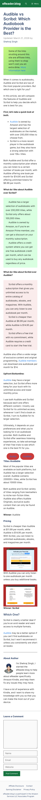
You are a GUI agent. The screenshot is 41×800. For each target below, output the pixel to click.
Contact (29, 786)
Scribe (12, 456)
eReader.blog (11, 3)
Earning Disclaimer (13, 789)
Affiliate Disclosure (16, 786)
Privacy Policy (29, 789)
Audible (14, 121)
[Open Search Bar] (26, 3)
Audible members (27, 360)
